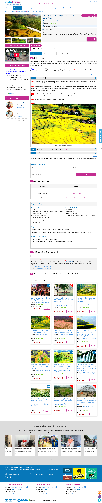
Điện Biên (38, 302)
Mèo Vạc (71, 334)
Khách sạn (27, 8)
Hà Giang (42, 334)
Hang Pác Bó (69, 305)
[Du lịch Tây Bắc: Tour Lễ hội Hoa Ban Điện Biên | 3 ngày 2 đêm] (40, 290)
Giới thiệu (58, 8)
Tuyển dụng (39, 477)
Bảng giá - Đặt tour (49, 53)
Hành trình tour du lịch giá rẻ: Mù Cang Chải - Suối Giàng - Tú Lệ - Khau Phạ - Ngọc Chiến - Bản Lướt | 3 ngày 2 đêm (86, 333)
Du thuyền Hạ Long (54, 477)
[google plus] (96, 1)
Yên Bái (54, 21)
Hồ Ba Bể (63, 305)
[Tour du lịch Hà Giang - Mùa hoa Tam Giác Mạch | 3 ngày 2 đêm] (63, 322)
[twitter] (92, 1)
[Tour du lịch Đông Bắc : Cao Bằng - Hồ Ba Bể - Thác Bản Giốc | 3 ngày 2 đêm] (63, 290)
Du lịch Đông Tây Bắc (38, 11)
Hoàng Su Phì (89, 304)
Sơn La (42, 302)
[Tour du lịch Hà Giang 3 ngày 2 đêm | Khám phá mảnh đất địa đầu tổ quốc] (86, 290)
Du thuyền (35, 8)
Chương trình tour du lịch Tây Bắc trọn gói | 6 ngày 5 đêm (62, 365)
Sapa (60, 370)
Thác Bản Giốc (66, 304)
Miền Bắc (29, 11)
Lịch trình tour (37, 53)
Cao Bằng (79, 373)
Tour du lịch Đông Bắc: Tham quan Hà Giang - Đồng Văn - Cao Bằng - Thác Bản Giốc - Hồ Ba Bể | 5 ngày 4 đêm (86, 367)
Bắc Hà (79, 305)
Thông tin (61, 53)
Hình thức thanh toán (40, 474)
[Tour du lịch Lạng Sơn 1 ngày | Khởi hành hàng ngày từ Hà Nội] (63, 391)
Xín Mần (94, 304)
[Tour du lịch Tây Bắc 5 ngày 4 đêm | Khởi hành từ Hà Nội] (40, 391)
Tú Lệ (79, 339)
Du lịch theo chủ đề (76, 8)
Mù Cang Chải (59, 21)
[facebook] (90, 1)
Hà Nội (49, 21)
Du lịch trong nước (21, 11)
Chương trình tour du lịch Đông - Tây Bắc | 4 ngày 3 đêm (40, 331)
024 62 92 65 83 (47, 266)
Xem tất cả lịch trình (93, 74)
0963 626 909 (48, 3)
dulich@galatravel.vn (38, 268)
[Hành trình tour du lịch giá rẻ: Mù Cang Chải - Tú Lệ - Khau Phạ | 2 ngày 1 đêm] (40, 356)
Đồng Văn (66, 334)
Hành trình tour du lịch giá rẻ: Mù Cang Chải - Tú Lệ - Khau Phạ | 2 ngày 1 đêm (40, 366)
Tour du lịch (18, 8)
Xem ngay (47, 308)
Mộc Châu (47, 302)
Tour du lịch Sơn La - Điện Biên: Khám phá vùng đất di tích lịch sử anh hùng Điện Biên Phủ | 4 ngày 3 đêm (86, 401)
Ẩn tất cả (95, 156)
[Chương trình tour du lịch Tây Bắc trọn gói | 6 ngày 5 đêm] (63, 356)
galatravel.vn (49, 268)
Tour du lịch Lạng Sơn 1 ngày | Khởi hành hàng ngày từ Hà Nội (63, 399)
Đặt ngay (91, 39)
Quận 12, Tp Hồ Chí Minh (78, 487)
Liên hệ (66, 8)
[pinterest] (94, 1)
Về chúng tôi (39, 466)
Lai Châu (38, 404)
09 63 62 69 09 (69, 261)
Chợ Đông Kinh (63, 404)
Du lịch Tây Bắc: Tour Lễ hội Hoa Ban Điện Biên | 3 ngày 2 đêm (40, 299)
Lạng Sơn (65, 403)
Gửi (86, 174)
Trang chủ (9, 8)
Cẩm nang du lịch (54, 472)
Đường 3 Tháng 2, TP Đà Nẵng (49, 487)
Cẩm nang (50, 8)
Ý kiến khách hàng (54, 469)
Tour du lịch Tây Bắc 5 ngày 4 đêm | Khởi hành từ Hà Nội (39, 399)
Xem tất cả (51, 459)
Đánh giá (70, 53)
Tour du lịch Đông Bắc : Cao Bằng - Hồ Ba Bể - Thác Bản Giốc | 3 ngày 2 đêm (63, 299)
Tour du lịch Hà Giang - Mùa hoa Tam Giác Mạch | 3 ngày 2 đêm (63, 331)
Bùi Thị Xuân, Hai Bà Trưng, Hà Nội (19, 487)
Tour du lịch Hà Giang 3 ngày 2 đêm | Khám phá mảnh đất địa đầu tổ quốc (86, 299)
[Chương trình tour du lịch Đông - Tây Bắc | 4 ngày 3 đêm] (40, 322)
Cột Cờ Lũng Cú (57, 336)
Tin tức (43, 8)
